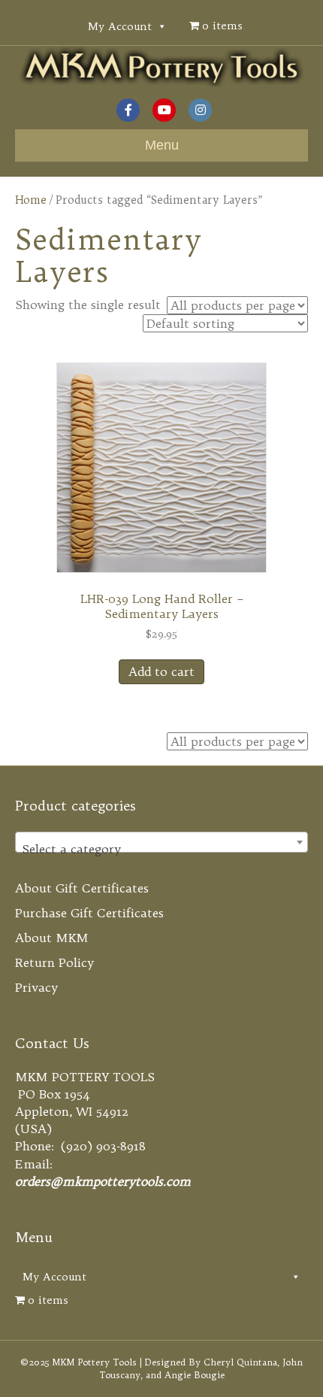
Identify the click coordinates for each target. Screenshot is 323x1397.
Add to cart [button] (161, 671)
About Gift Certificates (82, 887)
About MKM (52, 937)
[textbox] (161, 848)
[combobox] (161, 842)
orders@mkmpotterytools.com (103, 1181)
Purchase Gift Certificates (89, 912)
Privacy (36, 987)
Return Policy (54, 962)
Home (31, 199)
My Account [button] (120, 26)
